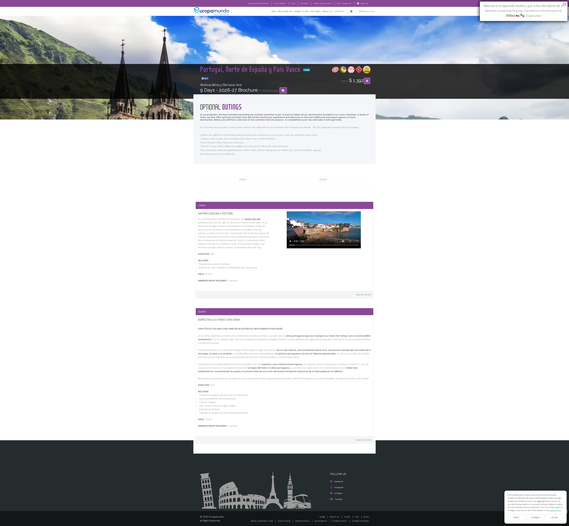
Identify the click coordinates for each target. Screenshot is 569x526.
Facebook (338, 481)
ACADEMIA (304, 3)
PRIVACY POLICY (302, 521)
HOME (322, 516)
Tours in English (343, 3)
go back (307, 70)
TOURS (347, 516)
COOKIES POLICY (339, 521)
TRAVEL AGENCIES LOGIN (323, 3)
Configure (535, 517)
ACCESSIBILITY (320, 521)
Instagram (338, 487)
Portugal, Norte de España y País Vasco (251, 69)
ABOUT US (327, 11)
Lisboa (242, 179)
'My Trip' (317, 127)
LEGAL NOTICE (284, 521)
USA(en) (363, 3)
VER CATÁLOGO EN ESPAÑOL (258, 3)
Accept (554, 517)
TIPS (357, 516)
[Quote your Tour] (367, 81)
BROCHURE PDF (285, 11)
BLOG (293, 3)
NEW (273, 11)
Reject (516, 517)
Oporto (323, 179)
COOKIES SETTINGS (360, 521)
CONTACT (339, 11)
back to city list (363, 294)
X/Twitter (338, 493)
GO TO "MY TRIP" (280, 3)
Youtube (339, 499)
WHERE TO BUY (301, 11)
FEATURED (316, 11)
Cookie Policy (555, 510)
